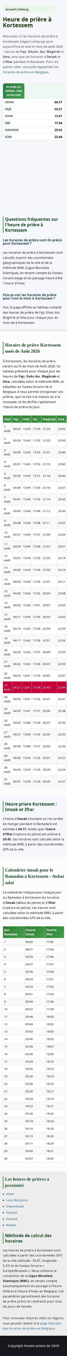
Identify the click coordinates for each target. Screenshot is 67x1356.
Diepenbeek (15, 1206)
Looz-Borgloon (17, 1200)
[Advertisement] (33, 178)
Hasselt (11, 1213)
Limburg (22, 9)
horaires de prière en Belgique (25, 72)
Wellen (11, 1225)
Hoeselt (12, 1219)
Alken (10, 1194)
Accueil (11, 9)
